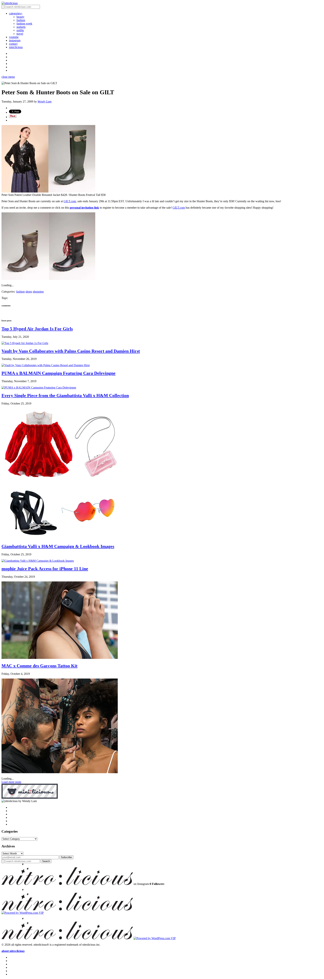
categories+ (15, 13)
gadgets (21, 26)
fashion (20, 20)
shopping (38, 291)
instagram (14, 40)
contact (13, 43)
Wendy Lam (45, 101)
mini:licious (16, 47)
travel (19, 33)
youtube (14, 37)
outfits (20, 30)
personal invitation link (84, 207)
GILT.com (70, 201)
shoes (29, 291)
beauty (20, 16)
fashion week (24, 23)
